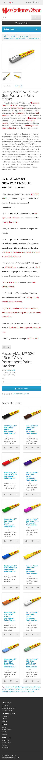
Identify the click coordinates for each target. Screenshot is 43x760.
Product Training (7, 710)
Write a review (24, 394)
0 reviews (16, 394)
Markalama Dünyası (8, 758)
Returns (4, 719)
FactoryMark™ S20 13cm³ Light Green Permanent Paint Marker (32, 663)
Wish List (4, 745)
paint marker (27, 689)
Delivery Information (8, 708)
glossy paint (18, 689)
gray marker (36, 689)
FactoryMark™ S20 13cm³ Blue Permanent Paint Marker (10, 569)
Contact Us (5, 716)
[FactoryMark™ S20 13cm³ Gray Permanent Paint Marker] (21, 56)
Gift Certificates (7, 730)
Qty (3, 378)
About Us (5, 706)
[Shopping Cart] (36, 2)
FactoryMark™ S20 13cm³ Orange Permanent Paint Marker (10, 616)
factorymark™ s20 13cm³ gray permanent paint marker (23, 687)
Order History (6, 743)
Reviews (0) (18, 86)
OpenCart (13, 755)
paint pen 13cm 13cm (27, 691)
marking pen (15, 691)
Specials (4, 734)
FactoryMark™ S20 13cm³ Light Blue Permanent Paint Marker (10, 663)
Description (7, 86)
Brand (13, 36)
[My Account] (29, 2)
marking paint (6, 691)
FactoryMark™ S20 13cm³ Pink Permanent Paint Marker (32, 522)
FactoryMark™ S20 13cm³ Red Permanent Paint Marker (10, 475)
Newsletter (5, 747)
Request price (22, 388)
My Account (5, 740)
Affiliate (4, 732)
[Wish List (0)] (33, 2)
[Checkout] (39, 2)
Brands (4, 727)
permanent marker (8, 689)
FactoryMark (24, 36)
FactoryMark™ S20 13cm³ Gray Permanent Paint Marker (22, 38)
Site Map (4, 721)
